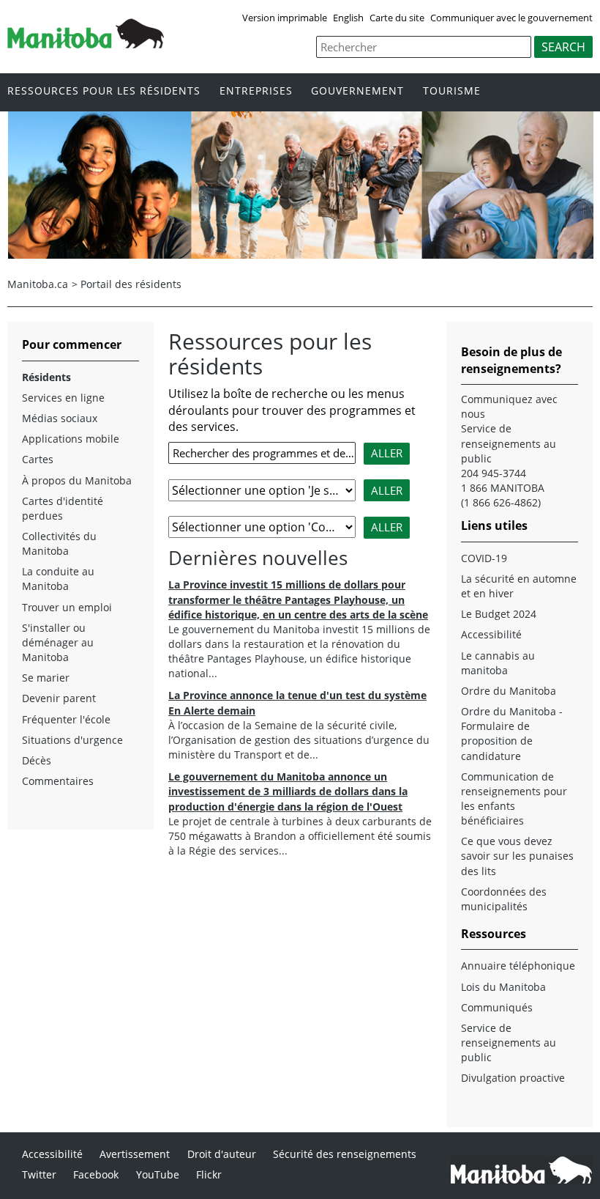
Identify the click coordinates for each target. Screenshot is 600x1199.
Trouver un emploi (67, 607)
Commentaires (58, 781)
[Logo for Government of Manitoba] (85, 44)
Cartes (37, 459)
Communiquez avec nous (509, 406)
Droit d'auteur (221, 1154)
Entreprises (256, 91)
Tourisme (452, 91)
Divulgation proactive (513, 1078)
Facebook (96, 1174)
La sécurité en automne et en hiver (519, 586)
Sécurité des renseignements (344, 1154)
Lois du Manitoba (503, 987)
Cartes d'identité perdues (62, 508)
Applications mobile (70, 439)
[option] (300, 185)
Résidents (46, 377)
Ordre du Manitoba (508, 691)
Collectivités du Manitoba (59, 543)
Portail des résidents (130, 284)
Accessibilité (491, 634)
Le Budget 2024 (498, 614)
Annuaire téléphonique (518, 966)
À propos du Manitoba (77, 480)
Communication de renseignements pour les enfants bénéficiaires (514, 798)
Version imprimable (284, 17)
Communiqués (497, 1007)
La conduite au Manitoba (58, 578)
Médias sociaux (59, 418)
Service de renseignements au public (508, 1042)
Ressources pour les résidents (103, 91)
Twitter (39, 1174)
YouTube (157, 1174)
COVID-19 (484, 558)
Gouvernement (357, 91)
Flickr (209, 1174)
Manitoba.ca (37, 284)
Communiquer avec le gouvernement (511, 17)
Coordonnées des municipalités (504, 899)
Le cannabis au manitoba (498, 663)
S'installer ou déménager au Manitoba (58, 642)
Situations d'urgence (72, 740)
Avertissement (135, 1154)
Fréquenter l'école (66, 719)
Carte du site (397, 17)
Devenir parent (59, 698)
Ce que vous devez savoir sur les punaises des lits (517, 855)
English (348, 17)
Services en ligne (63, 398)
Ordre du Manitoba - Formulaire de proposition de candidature (512, 733)
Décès (36, 760)
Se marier (46, 678)
